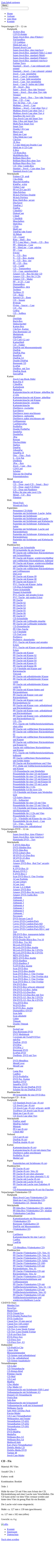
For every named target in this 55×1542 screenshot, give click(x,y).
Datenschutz (12, 1534)
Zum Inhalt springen (10, 2)
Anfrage (11, 16)
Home (10, 13)
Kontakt (11, 21)
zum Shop (11, 19)
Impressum (12, 1532)
